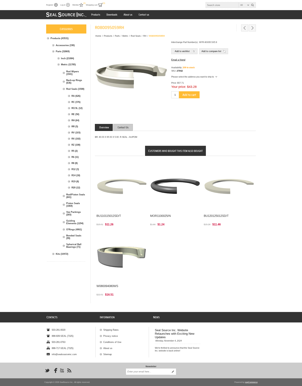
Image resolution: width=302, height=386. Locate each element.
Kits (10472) (62, 254)
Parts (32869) (63, 51)
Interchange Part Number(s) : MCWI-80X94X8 (120, 234)
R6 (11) (75, 157)
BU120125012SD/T (216, 216)
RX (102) (75, 138)
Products (95, 15)
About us (128, 15)
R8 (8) (74, 163)
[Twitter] (47, 370)
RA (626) (75, 96)
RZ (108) (75, 145)
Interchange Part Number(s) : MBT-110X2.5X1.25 (121, 164)
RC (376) (75, 102)
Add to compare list (211, 51)
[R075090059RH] (244, 27)
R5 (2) (74, 151)
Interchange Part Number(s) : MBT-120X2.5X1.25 (229, 164)
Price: (174, 83)
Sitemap (107, 354)
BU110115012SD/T (108, 216)
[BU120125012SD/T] (229, 186)
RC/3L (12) (76, 108)
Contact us (144, 15)
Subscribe (173, 372)
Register (49, 5)
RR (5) (74, 126)
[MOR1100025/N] (175, 186)
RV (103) (75, 132)
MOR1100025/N (160, 216)
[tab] (104, 127)
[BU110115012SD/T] (122, 186)
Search (252, 5)
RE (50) (75, 114)
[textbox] (227, 5)
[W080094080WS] (122, 256)
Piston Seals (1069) (73, 204)
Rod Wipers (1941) (72, 72)
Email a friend (178, 59)
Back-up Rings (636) (74, 81)
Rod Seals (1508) (75, 89)
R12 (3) (75, 169)
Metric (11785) (68, 64)
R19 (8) (75, 181)
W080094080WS (107, 286)
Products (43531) (60, 38)
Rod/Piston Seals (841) (75, 195)
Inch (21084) (67, 58)
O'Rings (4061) (74, 229)
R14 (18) (75, 175)
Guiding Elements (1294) (74, 222)
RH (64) (75, 120)
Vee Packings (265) (73, 213)
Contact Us (123, 127)
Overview (104, 127)
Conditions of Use (112, 342)
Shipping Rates (111, 330)
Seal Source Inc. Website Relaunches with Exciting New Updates (174, 334)
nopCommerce (251, 382)
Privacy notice (110, 336)
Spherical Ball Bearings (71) (73, 245)
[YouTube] (62, 370)
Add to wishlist (182, 51)
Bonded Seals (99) (73, 237)
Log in (62, 5)
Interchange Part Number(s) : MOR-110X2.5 (172, 164)
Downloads (111, 15)
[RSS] (69, 370)
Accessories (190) (65, 45)
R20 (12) (75, 187)
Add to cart (189, 95)
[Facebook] (54, 370)
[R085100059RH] (252, 27)
